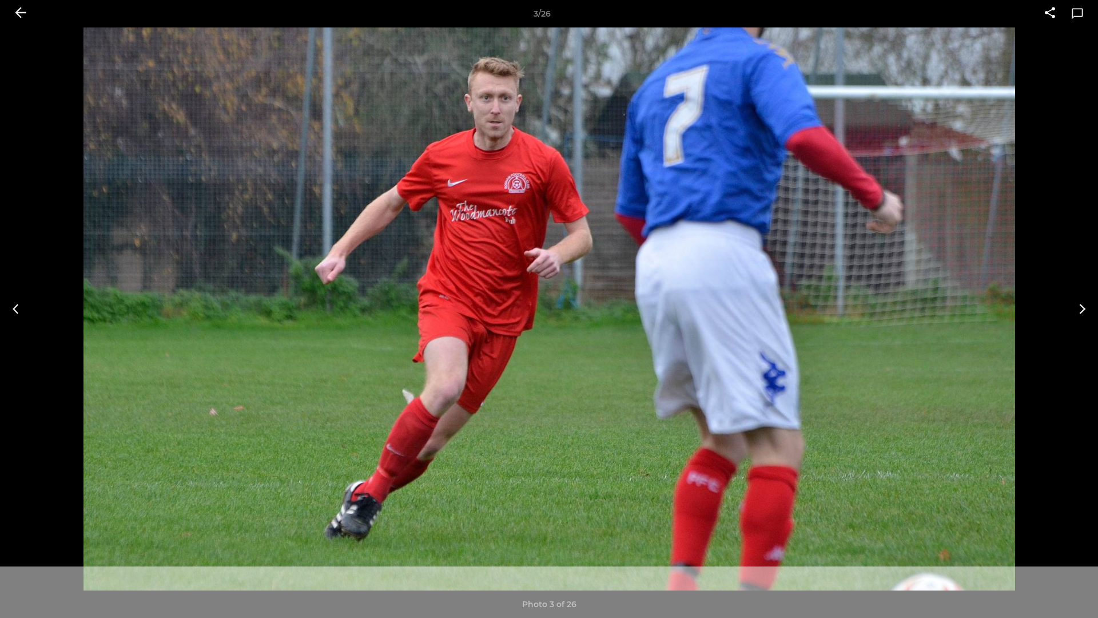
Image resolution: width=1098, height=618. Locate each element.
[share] (1050, 14)
